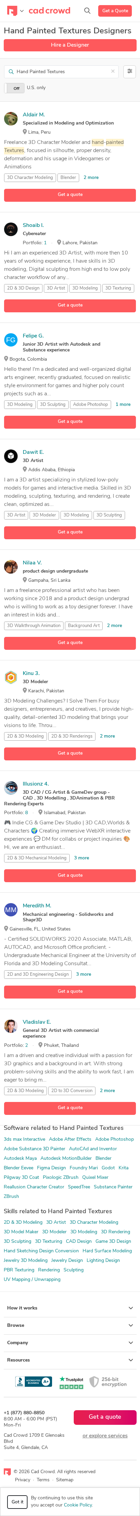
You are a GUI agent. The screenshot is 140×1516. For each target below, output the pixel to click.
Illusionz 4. (36, 784)
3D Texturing (118, 288)
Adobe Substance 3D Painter (34, 1149)
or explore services (105, 1436)
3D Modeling (85, 288)
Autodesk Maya (20, 1158)
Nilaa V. (32, 563)
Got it (17, 1502)
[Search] (87, 11)
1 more (123, 404)
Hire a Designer (70, 45)
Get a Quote (115, 11)
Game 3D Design (113, 1241)
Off (16, 89)
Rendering (49, 1270)
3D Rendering (115, 1232)
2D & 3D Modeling (25, 736)
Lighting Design (103, 1260)
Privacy (22, 1480)
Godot (108, 1168)
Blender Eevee (18, 1168)
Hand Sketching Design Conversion (41, 1251)
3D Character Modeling (30, 178)
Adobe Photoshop (90, 404)
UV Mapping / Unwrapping (32, 1279)
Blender (68, 178)
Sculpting (74, 1270)
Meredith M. (37, 906)
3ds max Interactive (24, 1139)
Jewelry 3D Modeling (26, 1260)
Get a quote (70, 194)
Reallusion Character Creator (34, 1187)
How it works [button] (22, 1308)
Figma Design (51, 1168)
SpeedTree (79, 1187)
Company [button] (17, 1343)
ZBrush (11, 1196)
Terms (43, 1480)
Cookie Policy (78, 1505)
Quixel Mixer (95, 1177)
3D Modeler (44, 515)
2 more (91, 177)
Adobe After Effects (70, 1139)
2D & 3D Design (23, 288)
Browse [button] (15, 1325)
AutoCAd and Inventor (93, 1149)
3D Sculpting (53, 404)
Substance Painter (113, 1187)
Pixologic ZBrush (60, 1177)
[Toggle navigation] (15, 10)
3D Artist (56, 288)
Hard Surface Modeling (107, 1251)
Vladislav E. (37, 1022)
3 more (81, 858)
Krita (123, 1168)
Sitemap (64, 1480)
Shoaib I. (33, 225)
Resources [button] (18, 1360)
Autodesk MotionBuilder (66, 1158)
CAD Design (79, 1241)
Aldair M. (34, 115)
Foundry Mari (84, 1168)
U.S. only (36, 87)
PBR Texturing (19, 1270)
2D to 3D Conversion (71, 1091)
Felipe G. (33, 336)
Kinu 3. (31, 673)
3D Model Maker (21, 1232)
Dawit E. (33, 452)
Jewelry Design (67, 1260)
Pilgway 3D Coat (21, 1177)
